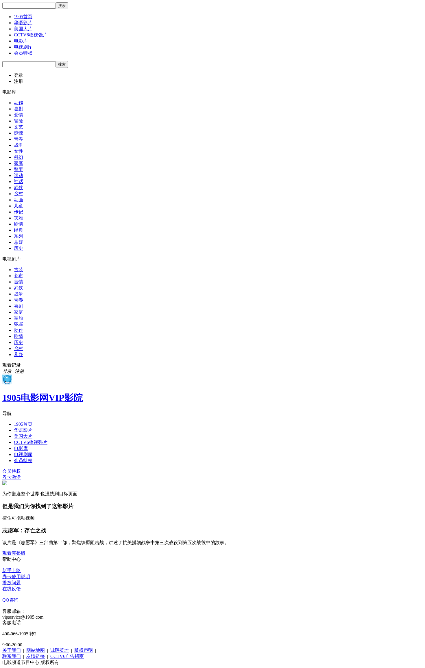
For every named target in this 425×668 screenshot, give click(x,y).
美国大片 (23, 28)
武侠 (18, 187)
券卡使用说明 (16, 576)
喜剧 (18, 108)
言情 (18, 281)
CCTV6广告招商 (67, 656)
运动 (18, 175)
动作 (18, 102)
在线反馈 (11, 588)
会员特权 (23, 53)
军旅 (18, 318)
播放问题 (11, 582)
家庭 (18, 163)
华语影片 (23, 22)
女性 (18, 151)
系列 (18, 236)
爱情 (18, 114)
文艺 (18, 126)
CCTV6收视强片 (30, 34)
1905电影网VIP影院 (42, 397)
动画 (18, 199)
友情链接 (35, 656)
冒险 (18, 120)
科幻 (18, 157)
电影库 (21, 40)
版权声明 (83, 650)
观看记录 (11, 365)
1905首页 (23, 16)
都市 (18, 275)
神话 (18, 181)
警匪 (18, 169)
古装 (18, 269)
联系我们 (11, 656)
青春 (18, 139)
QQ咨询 (10, 600)
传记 (18, 211)
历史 (18, 248)
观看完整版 (13, 553)
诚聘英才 (59, 650)
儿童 (18, 205)
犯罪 (18, 324)
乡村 (18, 193)
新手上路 (11, 570)
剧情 (18, 224)
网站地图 (35, 650)
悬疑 (18, 242)
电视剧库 (23, 46)
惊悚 (18, 133)
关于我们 (11, 650)
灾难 (18, 217)
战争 (18, 145)
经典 (18, 230)
